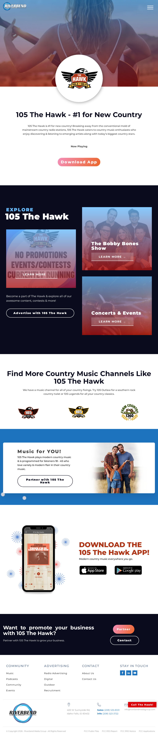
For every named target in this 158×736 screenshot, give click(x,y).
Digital (48, 679)
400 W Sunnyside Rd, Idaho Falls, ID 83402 (78, 712)
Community (13, 684)
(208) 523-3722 (107, 713)
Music (10, 673)
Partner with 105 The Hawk (45, 481)
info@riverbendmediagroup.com (140, 709)
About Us (88, 673)
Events (10, 690)
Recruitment (52, 690)
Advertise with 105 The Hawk (40, 313)
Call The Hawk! (142, 704)
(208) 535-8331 (108, 710)
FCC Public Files (91, 731)
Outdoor (49, 684)
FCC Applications (147, 731)
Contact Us (89, 679)
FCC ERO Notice (128, 731)
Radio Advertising (55, 673)
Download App (79, 162)
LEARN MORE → (36, 274)
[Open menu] (150, 7)
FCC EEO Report (109, 731)
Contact (124, 640)
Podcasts (12, 679)
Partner (124, 629)
